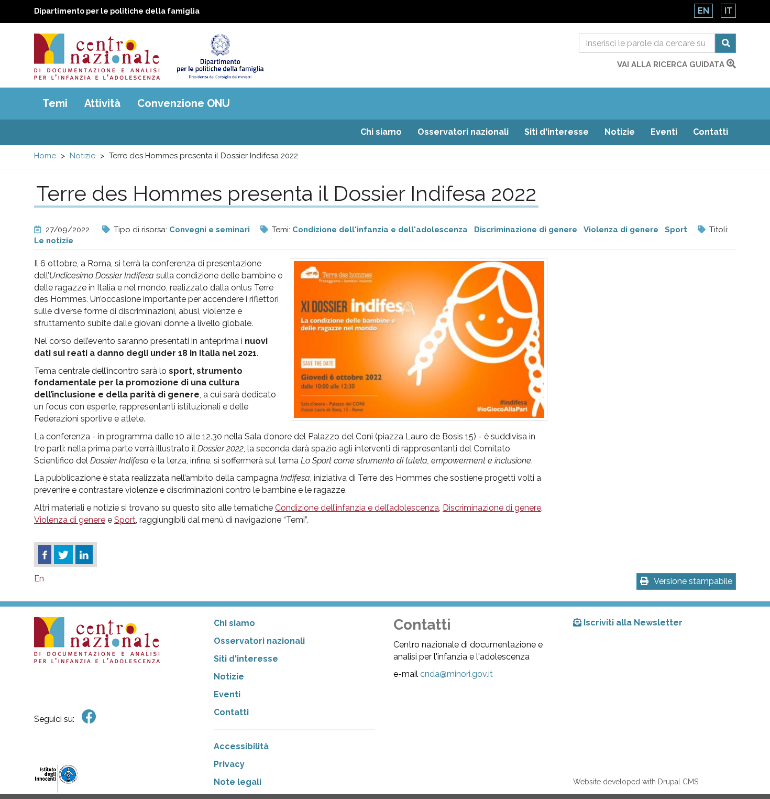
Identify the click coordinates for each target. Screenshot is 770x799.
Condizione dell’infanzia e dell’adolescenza (357, 508)
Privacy (229, 764)
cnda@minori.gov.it (456, 674)
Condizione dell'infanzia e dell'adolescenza (380, 229)
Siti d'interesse (556, 132)
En (703, 11)
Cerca (725, 43)
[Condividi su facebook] (44, 554)
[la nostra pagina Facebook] (89, 717)
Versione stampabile (693, 581)
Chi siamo (381, 132)
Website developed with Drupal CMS (635, 782)
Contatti (710, 132)
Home (45, 155)
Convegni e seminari (209, 229)
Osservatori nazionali (463, 132)
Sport (676, 229)
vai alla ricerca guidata (672, 64)
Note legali (237, 782)
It (728, 11)
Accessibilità (241, 746)
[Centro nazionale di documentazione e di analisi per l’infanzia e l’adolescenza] (97, 57)
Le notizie (53, 240)
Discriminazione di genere (525, 229)
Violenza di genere (621, 229)
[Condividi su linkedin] (84, 554)
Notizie (619, 132)
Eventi (664, 132)
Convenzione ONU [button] (183, 103)
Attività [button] (102, 103)
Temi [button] (55, 103)
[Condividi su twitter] (63, 554)
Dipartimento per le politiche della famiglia (117, 11)
